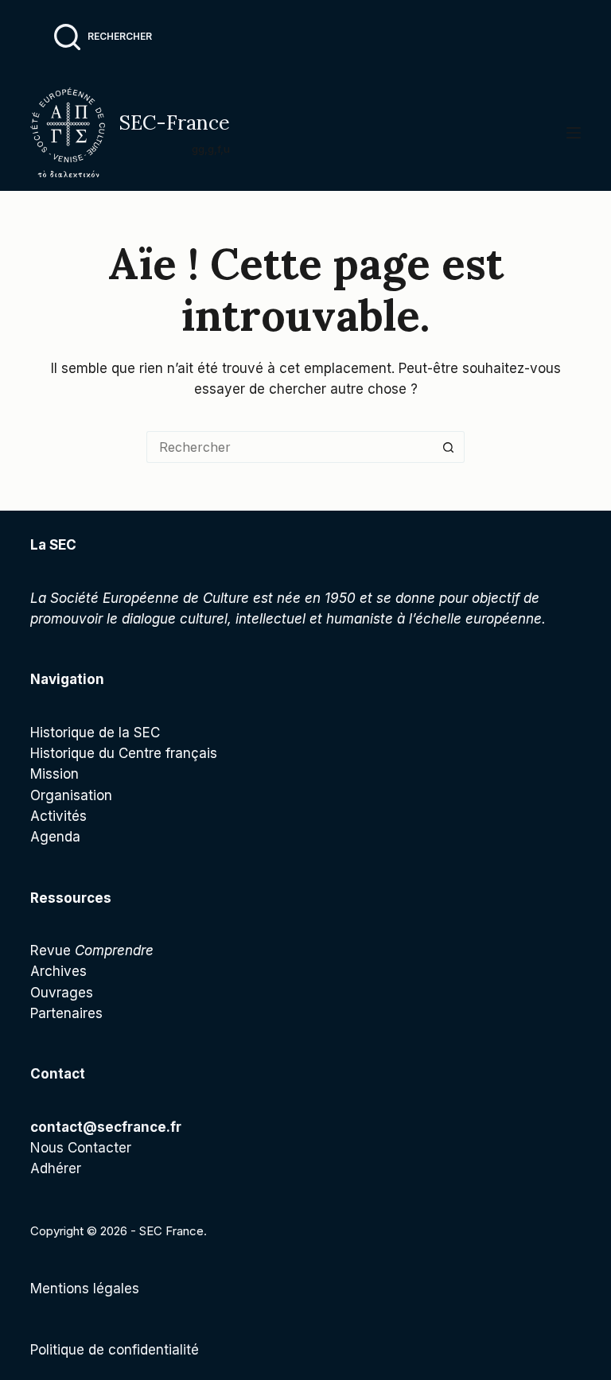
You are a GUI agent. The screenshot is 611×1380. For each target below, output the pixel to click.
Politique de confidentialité (114, 1350)
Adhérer (55, 1168)
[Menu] (573, 133)
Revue (92, 950)
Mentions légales (84, 1288)
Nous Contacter (80, 1148)
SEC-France (174, 122)
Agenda (55, 837)
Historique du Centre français (123, 753)
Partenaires (66, 1013)
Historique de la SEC (95, 733)
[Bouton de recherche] (449, 447)
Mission (54, 774)
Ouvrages (61, 993)
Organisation (71, 795)
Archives (58, 971)
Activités (58, 816)
